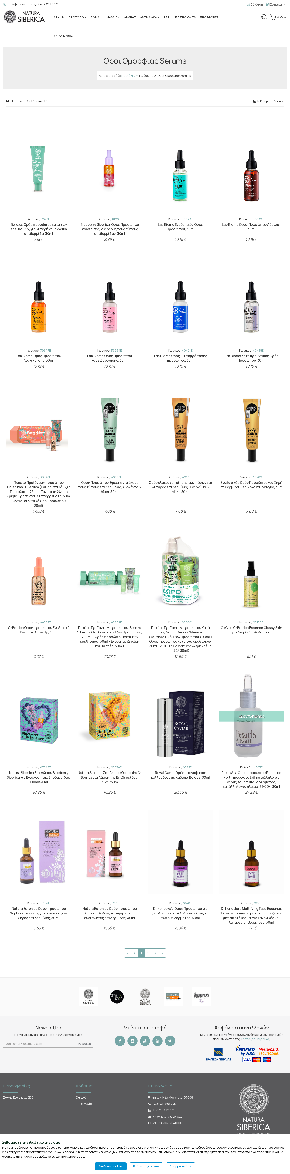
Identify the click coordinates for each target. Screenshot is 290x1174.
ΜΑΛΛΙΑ (111, 17)
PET (166, 17)
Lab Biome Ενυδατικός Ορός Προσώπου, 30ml (180, 226)
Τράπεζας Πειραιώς (255, 1039)
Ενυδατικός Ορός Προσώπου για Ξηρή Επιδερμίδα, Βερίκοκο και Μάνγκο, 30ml (251, 485)
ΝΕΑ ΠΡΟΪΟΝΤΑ (185, 17)
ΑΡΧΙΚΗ (59, 17)
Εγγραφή (84, 1044)
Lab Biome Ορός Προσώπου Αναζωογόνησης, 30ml (109, 358)
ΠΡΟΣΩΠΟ (76, 17)
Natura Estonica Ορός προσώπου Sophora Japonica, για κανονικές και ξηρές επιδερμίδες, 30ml (38, 913)
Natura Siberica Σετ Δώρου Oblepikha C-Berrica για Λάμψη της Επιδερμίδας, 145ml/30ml (110, 777)
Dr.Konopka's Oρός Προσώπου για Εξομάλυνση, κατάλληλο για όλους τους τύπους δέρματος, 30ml (180, 913)
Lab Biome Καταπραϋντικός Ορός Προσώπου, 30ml (251, 358)
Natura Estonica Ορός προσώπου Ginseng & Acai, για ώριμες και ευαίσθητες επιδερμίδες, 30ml (110, 913)
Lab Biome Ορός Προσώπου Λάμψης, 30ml (251, 226)
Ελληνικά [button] (275, 4)
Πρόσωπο (146, 76)
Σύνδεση (256, 4)
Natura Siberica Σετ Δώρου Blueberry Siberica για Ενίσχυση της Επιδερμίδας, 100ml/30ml (39, 777)
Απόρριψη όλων (181, 1166)
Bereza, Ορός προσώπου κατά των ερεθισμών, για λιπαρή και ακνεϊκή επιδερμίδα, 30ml (39, 229)
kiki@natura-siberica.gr (168, 1116)
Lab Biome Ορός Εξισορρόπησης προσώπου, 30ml (180, 358)
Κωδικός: (39, 219)
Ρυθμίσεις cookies (146, 1166)
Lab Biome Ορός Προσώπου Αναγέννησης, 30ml (38, 358)
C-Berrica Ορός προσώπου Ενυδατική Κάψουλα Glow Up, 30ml (38, 630)
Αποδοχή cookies (110, 1166)
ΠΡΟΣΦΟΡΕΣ (209, 17)
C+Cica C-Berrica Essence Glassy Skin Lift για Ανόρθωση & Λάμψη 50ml (251, 630)
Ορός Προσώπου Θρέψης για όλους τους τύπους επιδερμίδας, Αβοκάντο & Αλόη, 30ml (109, 487)
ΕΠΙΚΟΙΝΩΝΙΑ (63, 36)
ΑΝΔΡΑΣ (130, 17)
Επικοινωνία (84, 1104)
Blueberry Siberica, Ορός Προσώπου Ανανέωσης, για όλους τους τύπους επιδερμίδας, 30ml (109, 229)
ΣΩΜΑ (95, 17)
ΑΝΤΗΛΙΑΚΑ (148, 17)
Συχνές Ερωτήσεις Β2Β (18, 1097)
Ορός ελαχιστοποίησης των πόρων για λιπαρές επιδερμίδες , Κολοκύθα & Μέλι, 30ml (180, 487)
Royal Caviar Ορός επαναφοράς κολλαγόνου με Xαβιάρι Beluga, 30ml (180, 775)
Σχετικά (81, 1097)
